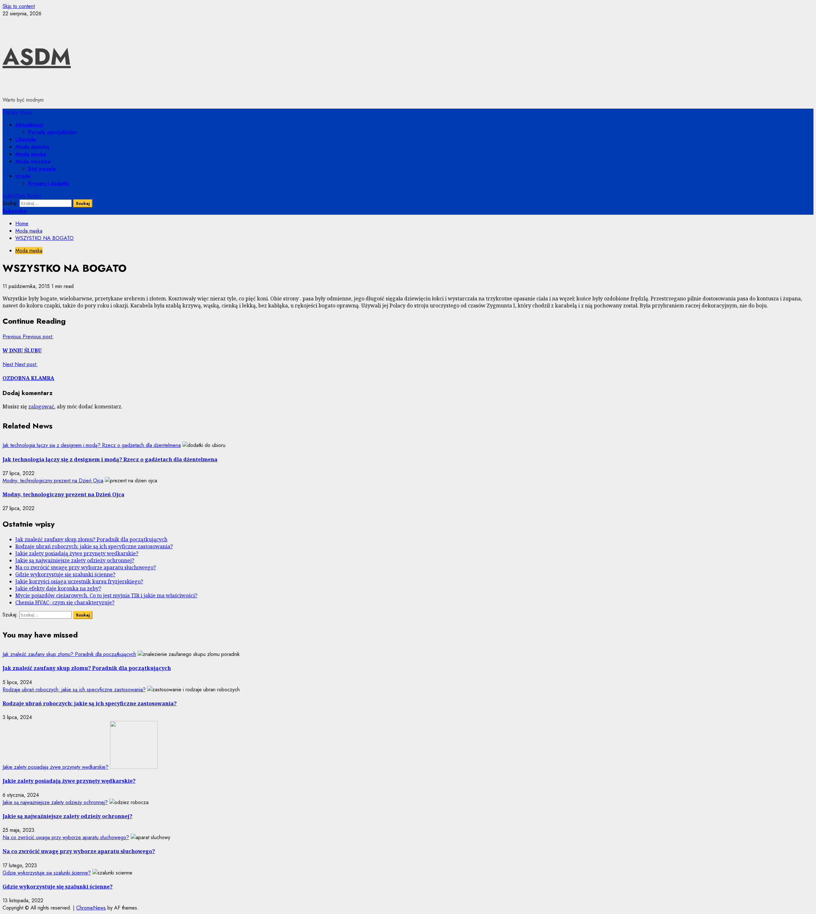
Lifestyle (25, 139)
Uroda (22, 176)
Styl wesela (41, 168)
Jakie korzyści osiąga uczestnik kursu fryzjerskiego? (79, 581)
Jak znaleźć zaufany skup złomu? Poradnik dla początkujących (91, 539)
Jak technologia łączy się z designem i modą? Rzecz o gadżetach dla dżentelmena (92, 445)
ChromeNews (91, 907)
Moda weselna (32, 161)
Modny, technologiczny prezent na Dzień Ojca (53, 480)
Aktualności (29, 124)
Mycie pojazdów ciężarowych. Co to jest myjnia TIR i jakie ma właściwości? (106, 595)
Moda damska (32, 146)
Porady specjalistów (52, 132)
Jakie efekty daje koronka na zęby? (58, 588)
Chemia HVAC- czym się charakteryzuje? (64, 602)
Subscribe (15, 211)
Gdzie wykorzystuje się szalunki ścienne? (65, 574)
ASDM (37, 56)
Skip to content (19, 6)
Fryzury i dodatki (48, 183)
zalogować (41, 406)
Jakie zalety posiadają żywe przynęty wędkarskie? (76, 553)
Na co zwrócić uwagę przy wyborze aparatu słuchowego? (85, 567)
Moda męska (30, 154)
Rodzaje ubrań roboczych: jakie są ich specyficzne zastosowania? (94, 546)
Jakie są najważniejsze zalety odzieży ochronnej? (74, 560)
